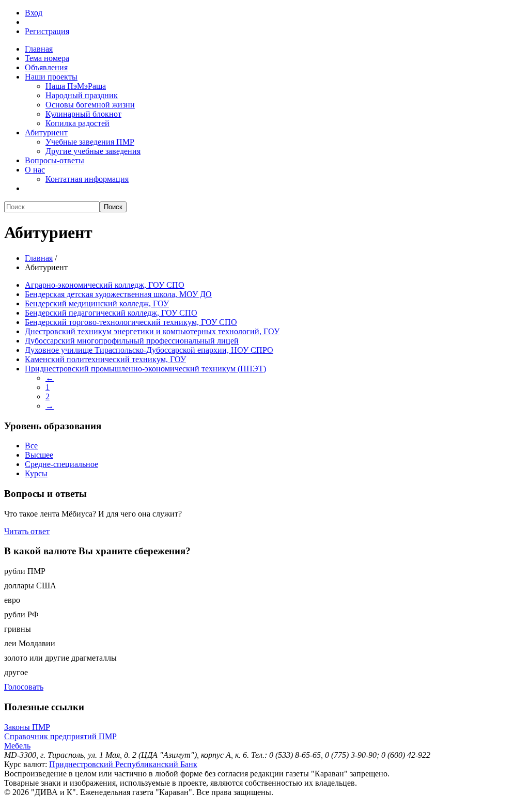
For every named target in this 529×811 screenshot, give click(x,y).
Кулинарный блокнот (83, 114)
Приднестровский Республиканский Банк (123, 764)
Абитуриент (46, 132)
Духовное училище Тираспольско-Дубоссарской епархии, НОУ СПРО (149, 350)
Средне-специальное (61, 464)
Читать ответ (27, 531)
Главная (39, 48)
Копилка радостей (77, 123)
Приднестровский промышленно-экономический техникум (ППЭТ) (145, 368)
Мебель (17, 745)
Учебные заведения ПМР (89, 141)
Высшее (39, 454)
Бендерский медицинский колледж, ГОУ (97, 303)
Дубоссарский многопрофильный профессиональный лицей (132, 340)
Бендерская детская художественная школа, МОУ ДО (118, 294)
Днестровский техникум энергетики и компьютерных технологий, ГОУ (152, 331)
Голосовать (23, 686)
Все (31, 445)
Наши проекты (51, 76)
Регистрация (47, 31)
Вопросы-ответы (54, 160)
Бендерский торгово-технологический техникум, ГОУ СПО (131, 322)
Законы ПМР (27, 727)
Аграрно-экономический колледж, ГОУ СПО (104, 284)
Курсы (36, 473)
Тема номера (47, 58)
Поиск (113, 207)
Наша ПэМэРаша (75, 86)
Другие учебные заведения (93, 151)
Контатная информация (87, 179)
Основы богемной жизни (90, 104)
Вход (33, 12)
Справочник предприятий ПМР (60, 736)
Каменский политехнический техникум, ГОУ (105, 359)
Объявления (46, 67)
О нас (35, 169)
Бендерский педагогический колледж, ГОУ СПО (111, 312)
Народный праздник (81, 95)
